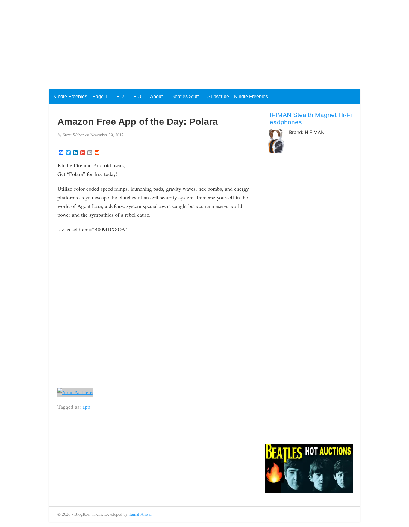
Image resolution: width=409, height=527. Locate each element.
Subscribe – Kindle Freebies (237, 96)
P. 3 (137, 96)
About (156, 96)
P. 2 (120, 96)
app (86, 406)
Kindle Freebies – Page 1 (80, 96)
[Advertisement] (179, 42)
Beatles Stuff (185, 96)
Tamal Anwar (140, 514)
